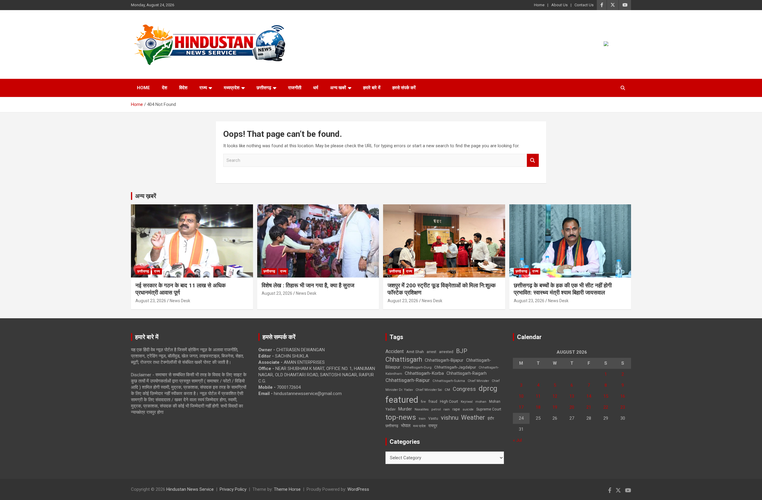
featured (401, 400)
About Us (559, 5)
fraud (432, 401)
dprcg (488, 388)
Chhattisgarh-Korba (424, 373)
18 (538, 407)
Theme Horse (287, 489)
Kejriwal (467, 402)
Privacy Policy (233, 489)
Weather (473, 417)
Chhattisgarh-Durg (417, 367)
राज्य (203, 87)
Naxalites (422, 409)
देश (164, 87)
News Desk (180, 300)
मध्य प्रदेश (419, 426)
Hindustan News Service (190, 489)
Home (539, 5)
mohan (480, 402)
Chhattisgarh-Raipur (407, 380)
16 (622, 396)
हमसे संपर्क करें (404, 87)
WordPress (358, 489)
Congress (464, 389)
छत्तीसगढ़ (264, 87)
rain (447, 409)
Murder (405, 409)
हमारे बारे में (371, 87)
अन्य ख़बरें (145, 196)
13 (571, 396)
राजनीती (294, 87)
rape (456, 409)
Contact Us (584, 5)
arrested (446, 351)
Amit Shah (415, 351)
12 (554, 396)
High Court (449, 401)
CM (447, 390)
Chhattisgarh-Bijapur (444, 360)
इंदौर (491, 418)
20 (571, 407)
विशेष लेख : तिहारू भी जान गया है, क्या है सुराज (308, 285)
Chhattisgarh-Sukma (448, 381)
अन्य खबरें (338, 87)
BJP (461, 351)
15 (605, 396)
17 (521, 407)
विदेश (183, 87)
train (422, 419)
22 (605, 407)
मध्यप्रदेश (232, 87)
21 (588, 407)
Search (533, 160)
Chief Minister (478, 381)
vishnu (449, 417)
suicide (468, 409)
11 (538, 396)
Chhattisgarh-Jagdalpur (455, 367)
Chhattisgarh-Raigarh (466, 373)
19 (554, 407)
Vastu (433, 418)
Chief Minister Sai (429, 390)
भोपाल (405, 425)
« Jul (517, 440)
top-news (400, 417)
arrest (431, 352)
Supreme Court (488, 409)
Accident (394, 351)
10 (521, 396)
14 (588, 396)
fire (423, 401)
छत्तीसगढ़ (391, 426)
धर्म (315, 87)
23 (622, 407)
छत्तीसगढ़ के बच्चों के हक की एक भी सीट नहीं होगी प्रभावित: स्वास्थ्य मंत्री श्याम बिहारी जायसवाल (563, 289)
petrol (436, 409)
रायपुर (432, 425)
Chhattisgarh (403, 359)
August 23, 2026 (150, 300)
